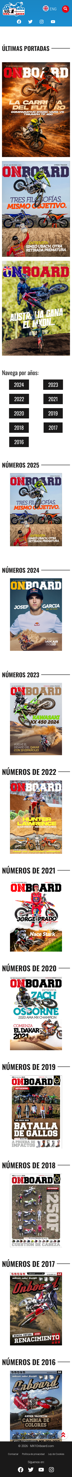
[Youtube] (53, 21)
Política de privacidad (33, 1454)
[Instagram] (41, 21)
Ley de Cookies (56, 1454)
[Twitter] (30, 21)
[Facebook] (19, 21)
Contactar (13, 1454)
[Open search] (65, 9)
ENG (53, 9)
